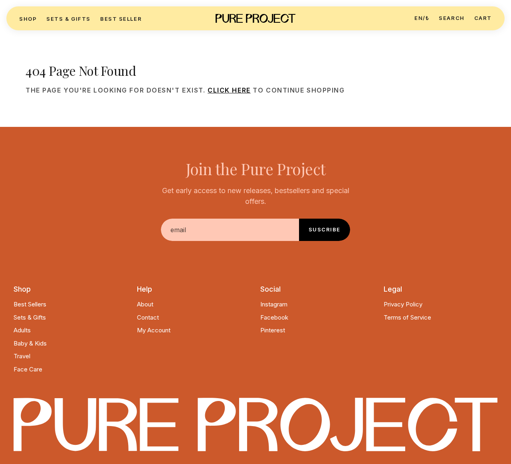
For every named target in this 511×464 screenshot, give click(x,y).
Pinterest (272, 330)
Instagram (273, 304)
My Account (153, 330)
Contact (148, 317)
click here (229, 90)
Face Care (28, 369)
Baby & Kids (30, 343)
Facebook (274, 317)
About (145, 304)
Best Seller (121, 19)
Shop (28, 19)
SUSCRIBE (325, 229)
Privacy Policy (403, 304)
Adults (22, 330)
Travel (22, 356)
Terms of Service (407, 317)
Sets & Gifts (68, 19)
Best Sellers (30, 304)
